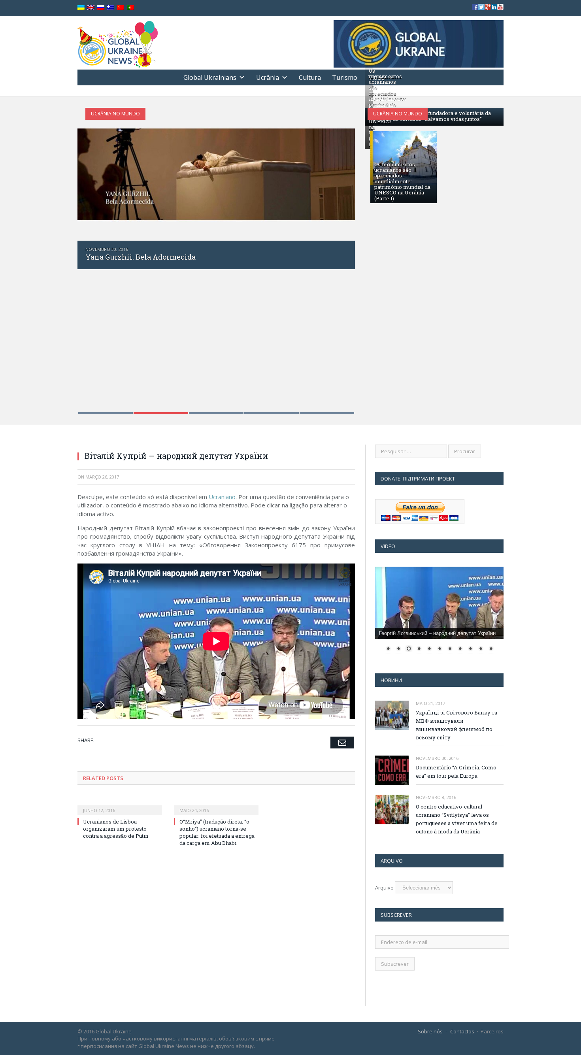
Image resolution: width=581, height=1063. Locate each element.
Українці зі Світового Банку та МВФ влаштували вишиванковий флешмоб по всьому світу (456, 725)
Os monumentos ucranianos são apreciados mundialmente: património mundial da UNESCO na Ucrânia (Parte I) (402, 181)
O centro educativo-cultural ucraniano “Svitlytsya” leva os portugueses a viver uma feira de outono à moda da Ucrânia (457, 819)
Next (340, 256)
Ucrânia (267, 77)
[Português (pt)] (130, 7)
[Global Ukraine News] (117, 43)
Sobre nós (430, 1031)
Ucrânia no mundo (115, 113)
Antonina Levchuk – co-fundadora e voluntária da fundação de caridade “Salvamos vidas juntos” (430, 115)
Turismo (344, 77)
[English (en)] (90, 7)
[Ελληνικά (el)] (110, 7)
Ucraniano (222, 497)
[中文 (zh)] (120, 7)
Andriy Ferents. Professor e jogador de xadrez (164, 257)
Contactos (462, 1031)
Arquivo (384, 887)
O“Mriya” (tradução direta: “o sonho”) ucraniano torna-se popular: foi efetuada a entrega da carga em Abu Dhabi (217, 832)
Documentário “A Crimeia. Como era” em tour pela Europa (456, 771)
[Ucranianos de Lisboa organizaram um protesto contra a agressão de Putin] (119, 805)
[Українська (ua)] (81, 7)
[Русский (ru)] (100, 7)
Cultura (310, 77)
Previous (92, 256)
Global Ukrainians (209, 77)
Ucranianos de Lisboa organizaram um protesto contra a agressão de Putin (115, 828)
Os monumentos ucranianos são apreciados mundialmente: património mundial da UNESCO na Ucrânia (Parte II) (387, 107)
